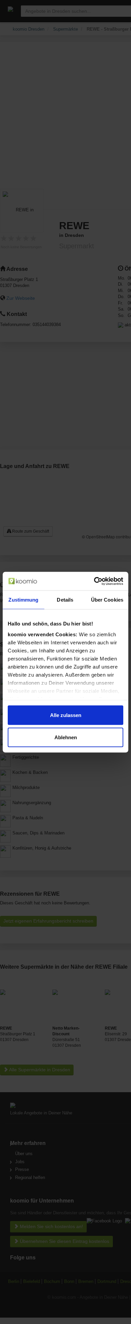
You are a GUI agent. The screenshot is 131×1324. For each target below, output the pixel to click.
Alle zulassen (65, 715)
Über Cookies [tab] (107, 600)
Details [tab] (65, 600)
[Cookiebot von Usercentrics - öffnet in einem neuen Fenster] (94, 581)
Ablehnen (65, 737)
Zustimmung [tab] (23, 600)
